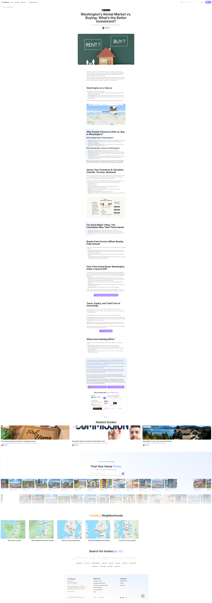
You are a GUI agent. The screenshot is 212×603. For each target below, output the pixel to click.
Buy (12, 2)
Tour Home (17, 2)
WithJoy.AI (119, 370)
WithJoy (88, 374)
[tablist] (106, 557)
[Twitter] (125, 598)
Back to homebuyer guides (8, 7)
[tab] (73, 557)
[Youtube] (128, 598)
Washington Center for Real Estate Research (98, 364)
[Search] (182, 2)
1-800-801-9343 (70, 591)
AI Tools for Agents (33, 2)
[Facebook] (123, 598)
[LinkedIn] (121, 598)
